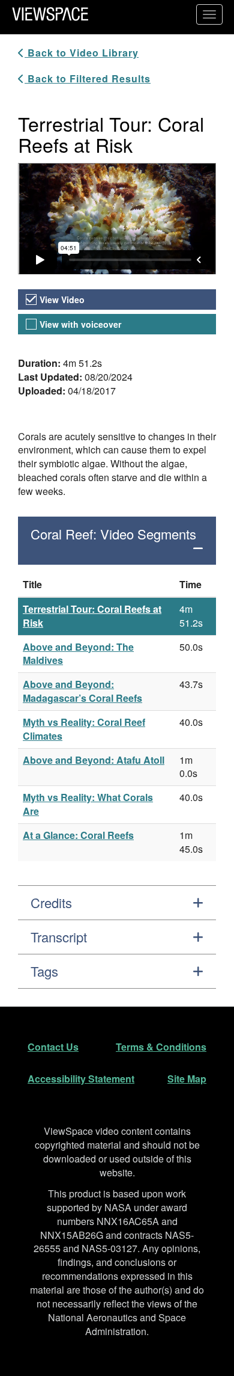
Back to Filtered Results (88, 78)
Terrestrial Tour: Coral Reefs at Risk (92, 616)
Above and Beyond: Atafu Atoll (93, 760)
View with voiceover (80, 324)
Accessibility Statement (81, 1079)
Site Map (186, 1079)
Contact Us (53, 1047)
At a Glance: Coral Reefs (78, 835)
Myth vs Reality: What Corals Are (88, 804)
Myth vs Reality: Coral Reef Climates (84, 729)
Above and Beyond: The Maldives (78, 654)
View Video (62, 299)
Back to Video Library (82, 53)
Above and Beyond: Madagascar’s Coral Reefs (82, 691)
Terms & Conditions (161, 1047)
